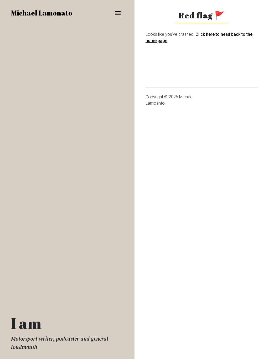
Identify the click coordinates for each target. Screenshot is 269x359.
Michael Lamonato (41, 13)
